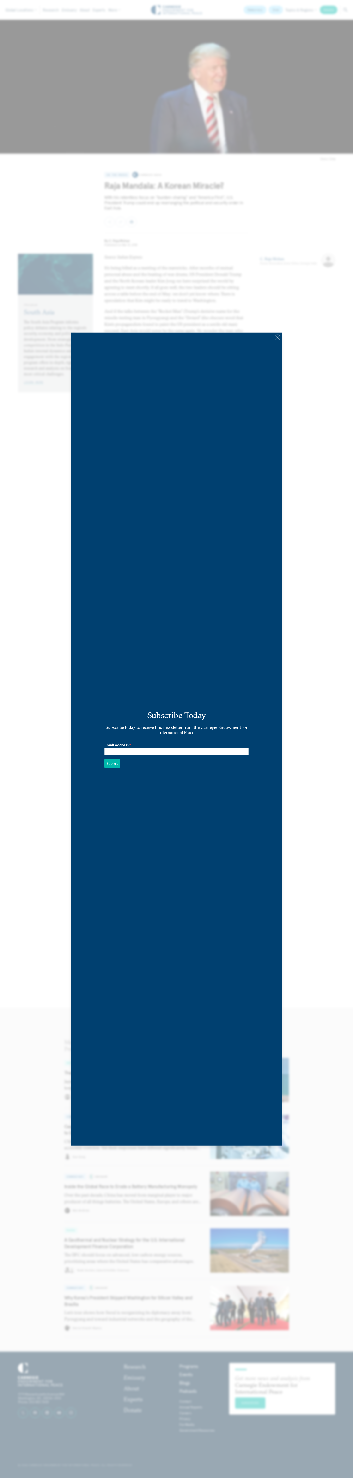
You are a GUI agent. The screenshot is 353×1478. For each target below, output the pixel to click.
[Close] (277, 337)
